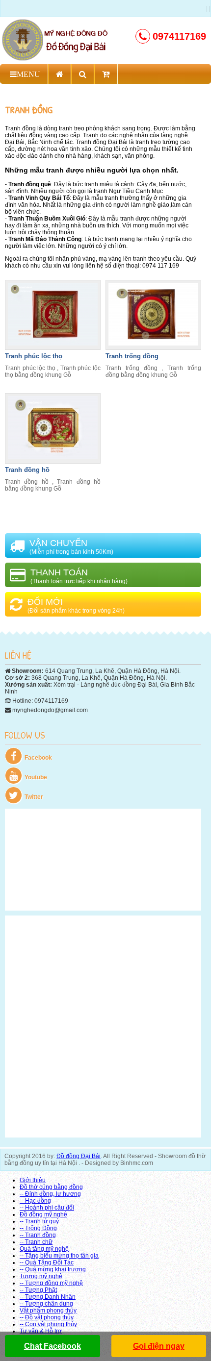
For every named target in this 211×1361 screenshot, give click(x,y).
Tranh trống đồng (132, 356)
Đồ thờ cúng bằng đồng (51, 1187)
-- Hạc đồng (35, 1200)
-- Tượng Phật (38, 1290)
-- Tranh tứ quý (39, 1221)
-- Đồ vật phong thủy (47, 1317)
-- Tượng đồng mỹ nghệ (51, 1283)
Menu (28, 74)
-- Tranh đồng (38, 1235)
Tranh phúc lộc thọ (33, 356)
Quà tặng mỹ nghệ (44, 1248)
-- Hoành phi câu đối (47, 1207)
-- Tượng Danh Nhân (48, 1296)
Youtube (36, 777)
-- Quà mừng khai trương (53, 1269)
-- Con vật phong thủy (48, 1324)
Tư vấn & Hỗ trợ (41, 1331)
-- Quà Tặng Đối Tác (47, 1262)
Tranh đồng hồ (27, 469)
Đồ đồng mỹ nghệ (43, 1214)
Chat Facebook (52, 1346)
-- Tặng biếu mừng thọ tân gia (59, 1255)
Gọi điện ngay (159, 1346)
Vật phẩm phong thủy (48, 1310)
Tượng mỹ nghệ (41, 1276)
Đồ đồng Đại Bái (78, 1156)
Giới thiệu (33, 1180)
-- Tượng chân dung (46, 1303)
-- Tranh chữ (36, 1241)
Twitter (34, 796)
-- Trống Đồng (38, 1228)
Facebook (38, 757)
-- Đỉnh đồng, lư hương (50, 1193)
